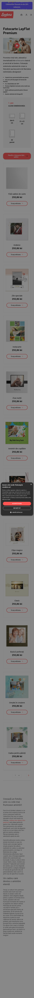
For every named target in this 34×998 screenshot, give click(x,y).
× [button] (31, 484)
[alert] (17, 499)
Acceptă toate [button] (17, 503)
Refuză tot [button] (17, 508)
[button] (17, 512)
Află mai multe (6, 499)
